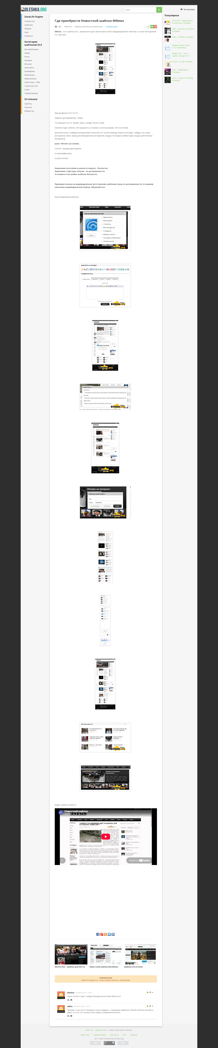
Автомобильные (31, 49)
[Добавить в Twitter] (109, 934)
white (70, 1006)
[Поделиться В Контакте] (113, 934)
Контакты (114, 1035)
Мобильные (29, 75)
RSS (124, 1035)
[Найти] (159, 10)
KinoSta (70, 992)
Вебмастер (29, 111)
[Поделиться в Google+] (101, 934)
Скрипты (28, 103)
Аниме (27, 53)
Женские (28, 64)
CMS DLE (89, 1030)
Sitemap (133, 1035)
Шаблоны (28, 25)
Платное (28, 107)
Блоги (27, 56)
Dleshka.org (35, 9)
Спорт (27, 89)
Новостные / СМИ (32, 82)
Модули (27, 28)
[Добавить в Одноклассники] (105, 934)
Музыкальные (30, 78)
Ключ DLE (85, 1035)
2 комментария (111, 26)
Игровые (28, 60)
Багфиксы (28, 36)
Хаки (26, 32)
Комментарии (100, 1035)
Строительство (31, 86)
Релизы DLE (29, 21)
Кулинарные (29, 71)
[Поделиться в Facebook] (97, 934)
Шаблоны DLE (101, 1030)
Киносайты (29, 67)
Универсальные (31, 93)
